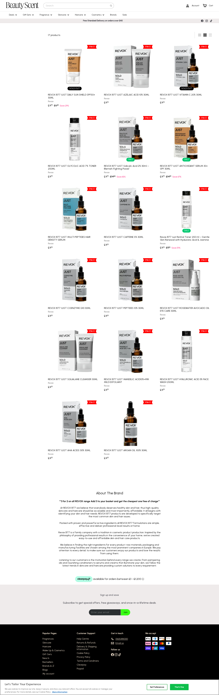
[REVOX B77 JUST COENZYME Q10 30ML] (74, 287)
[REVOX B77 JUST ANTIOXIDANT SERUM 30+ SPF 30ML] (186, 146)
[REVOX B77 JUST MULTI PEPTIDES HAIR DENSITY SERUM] (74, 217)
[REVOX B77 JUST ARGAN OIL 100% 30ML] (130, 429)
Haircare (79, 15)
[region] (109, 687)
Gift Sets (27, 15)
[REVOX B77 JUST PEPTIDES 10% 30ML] (130, 287)
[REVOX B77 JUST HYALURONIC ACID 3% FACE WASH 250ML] (186, 360)
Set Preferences (157, 687)
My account (48, 673)
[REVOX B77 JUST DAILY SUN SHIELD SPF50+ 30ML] (74, 75)
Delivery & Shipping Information (87, 648)
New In (45, 658)
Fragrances (48, 638)
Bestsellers (47, 662)
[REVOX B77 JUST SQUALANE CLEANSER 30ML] (74, 358)
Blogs (45, 669)
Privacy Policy (83, 657)
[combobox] (78, 6)
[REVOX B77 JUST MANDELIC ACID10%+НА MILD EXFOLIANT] (130, 360)
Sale (124, 15)
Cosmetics (97, 15)
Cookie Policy (83, 653)
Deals (12, 15)
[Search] (111, 6)
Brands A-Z (48, 666)
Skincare (62, 15)
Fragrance (45, 15)
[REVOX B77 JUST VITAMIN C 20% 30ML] (186, 74)
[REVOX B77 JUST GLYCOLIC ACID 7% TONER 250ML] (74, 146)
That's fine (179, 687)
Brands (113, 15)
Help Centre (83, 638)
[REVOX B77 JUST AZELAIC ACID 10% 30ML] (130, 74)
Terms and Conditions (88, 661)
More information (59, 692)
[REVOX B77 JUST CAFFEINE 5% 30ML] (130, 216)
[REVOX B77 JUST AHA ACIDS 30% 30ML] (74, 429)
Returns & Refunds (86, 642)
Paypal (80, 668)
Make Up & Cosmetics (53, 650)
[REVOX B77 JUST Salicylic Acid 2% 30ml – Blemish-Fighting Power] (130, 146)
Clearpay (81, 664)
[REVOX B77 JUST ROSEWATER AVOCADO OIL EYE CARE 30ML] (186, 288)
